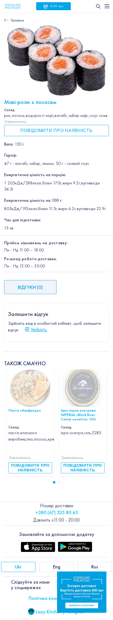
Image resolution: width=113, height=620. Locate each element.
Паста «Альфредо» (25, 410)
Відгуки (30, 287)
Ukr (18, 566)
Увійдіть (39, 329)
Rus (94, 566)
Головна (17, 20)
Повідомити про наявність (56, 130)
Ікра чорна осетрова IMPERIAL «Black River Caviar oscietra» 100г (78, 412)
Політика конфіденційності (57, 598)
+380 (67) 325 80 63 (56, 512)
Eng (56, 566)
